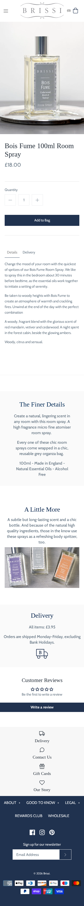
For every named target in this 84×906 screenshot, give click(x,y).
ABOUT (12, 802)
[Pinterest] (52, 832)
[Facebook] (32, 832)
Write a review (42, 707)
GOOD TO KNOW (42, 802)
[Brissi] (42, 10)
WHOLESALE (58, 816)
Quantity (11, 190)
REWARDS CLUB (28, 816)
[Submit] (65, 854)
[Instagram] (42, 832)
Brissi (46, 873)
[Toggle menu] (6, 10)
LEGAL (72, 802)
